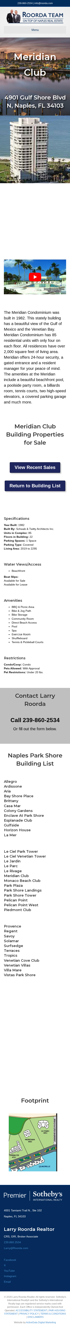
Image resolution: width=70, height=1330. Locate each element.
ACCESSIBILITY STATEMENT (31, 1310)
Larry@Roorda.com (16, 1248)
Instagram (10, 1276)
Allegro (10, 781)
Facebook (10, 1259)
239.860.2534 (12, 1242)
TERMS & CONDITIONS (53, 1313)
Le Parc (11, 866)
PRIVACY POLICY (29, 1313)
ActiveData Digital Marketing (41, 1322)
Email (7, 1281)
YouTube (9, 1270)
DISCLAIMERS (36, 1317)
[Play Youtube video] (35, 277)
